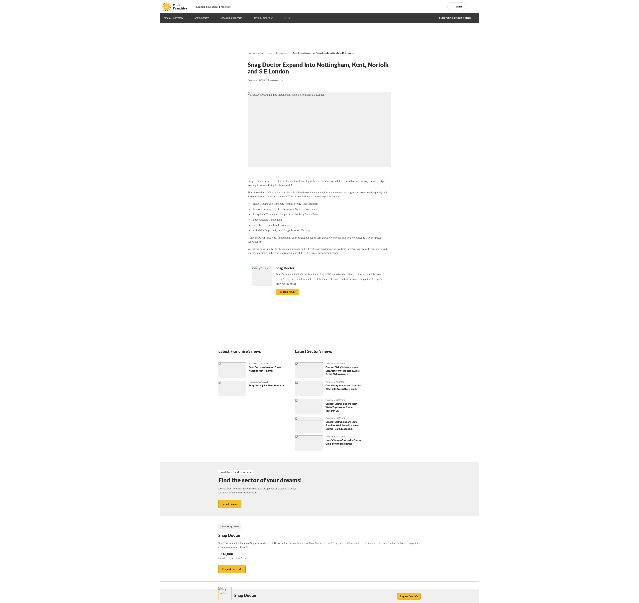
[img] (187, 18)
